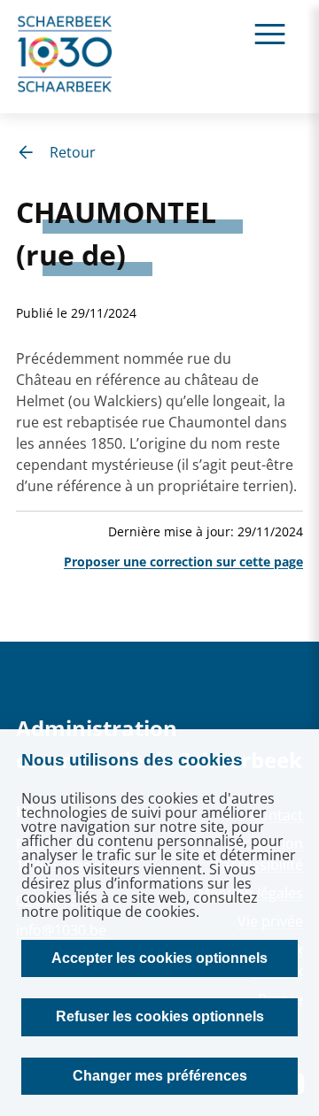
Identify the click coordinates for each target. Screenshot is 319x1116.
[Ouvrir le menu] (270, 33)
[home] (65, 56)
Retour (73, 152)
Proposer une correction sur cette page (183, 561)
